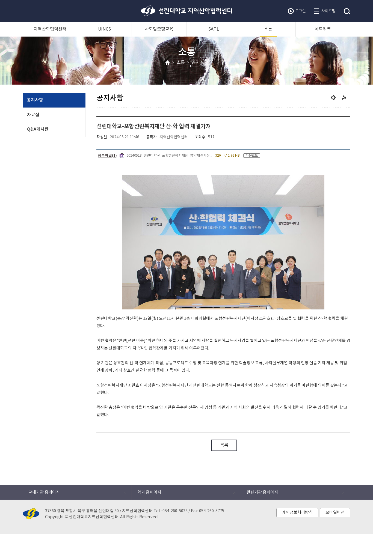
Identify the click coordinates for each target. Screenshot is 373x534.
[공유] (344, 97)
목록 (224, 445)
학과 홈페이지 (146, 493)
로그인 (300, 11)
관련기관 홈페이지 (259, 493)
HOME (167, 62)
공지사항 (200, 62)
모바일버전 (335, 512)
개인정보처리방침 (297, 512)
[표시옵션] (333, 97)
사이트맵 (328, 11)
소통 (181, 62)
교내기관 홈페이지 (41, 493)
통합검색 (347, 11)
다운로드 (252, 155)
